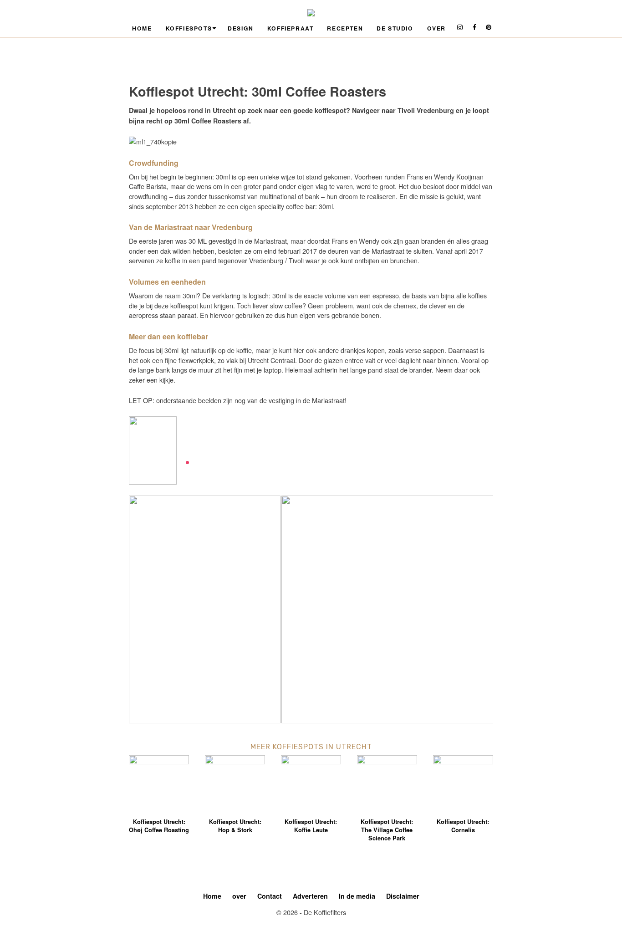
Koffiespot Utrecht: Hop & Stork (235, 826)
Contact (269, 895)
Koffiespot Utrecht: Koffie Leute (311, 826)
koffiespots (189, 28)
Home (142, 28)
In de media (357, 895)
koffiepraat (290, 28)
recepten (345, 28)
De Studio (395, 28)
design (241, 28)
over (436, 28)
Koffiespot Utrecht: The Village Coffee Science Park (387, 830)
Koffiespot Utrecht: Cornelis (463, 826)
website (197, 452)
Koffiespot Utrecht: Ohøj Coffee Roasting (159, 826)
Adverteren (310, 895)
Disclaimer (402, 895)
